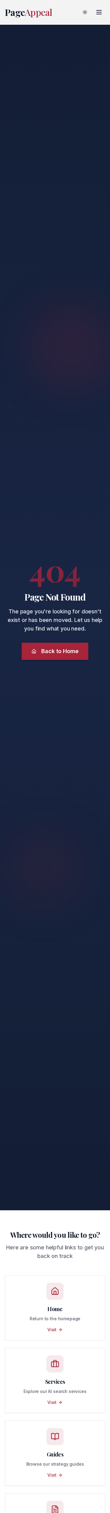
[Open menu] (99, 12)
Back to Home (59, 651)
